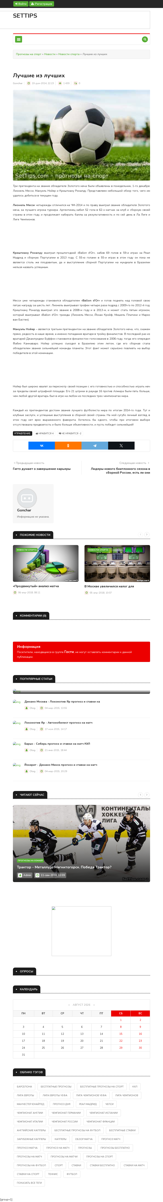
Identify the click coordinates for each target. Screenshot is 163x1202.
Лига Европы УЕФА (55, 1095)
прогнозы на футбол (31, 1165)
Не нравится (71, 433)
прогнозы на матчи (64, 1156)
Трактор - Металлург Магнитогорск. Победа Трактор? (64, 867)
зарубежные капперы (31, 1139)
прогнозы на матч (29, 1156)
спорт (59, 1165)
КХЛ (134, 1086)
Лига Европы (25, 1095)
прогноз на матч (57, 1148)
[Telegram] (95, 446)
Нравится (45, 433)
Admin (27, 875)
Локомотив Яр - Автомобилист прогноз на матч (58, 723)
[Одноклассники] (68, 446)
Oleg (32, 708)
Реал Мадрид (88, 1104)
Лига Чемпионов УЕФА (91, 1095)
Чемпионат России (65, 1121)
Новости (49, 54)
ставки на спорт (28, 1174)
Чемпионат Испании (103, 1113)
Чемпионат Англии (30, 1113)
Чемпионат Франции (100, 1121)
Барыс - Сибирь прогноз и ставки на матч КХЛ (57, 744)
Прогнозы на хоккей (30, 860)
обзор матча (84, 1139)
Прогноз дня (61, 1104)
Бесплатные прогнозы (56, 1086)
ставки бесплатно (102, 1165)
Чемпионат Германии (66, 1113)
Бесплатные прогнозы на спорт (102, 1086)
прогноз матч (110, 1139)
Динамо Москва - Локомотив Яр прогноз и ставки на (62, 702)
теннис (53, 1174)
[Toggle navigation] (18, 39)
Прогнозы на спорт (28, 54)
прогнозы (85, 1148)
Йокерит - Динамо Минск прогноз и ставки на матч (60, 765)
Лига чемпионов (126, 1095)
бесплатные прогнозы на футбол (77, 1130)
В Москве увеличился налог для (109, 586)
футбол (72, 1174)
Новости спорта (69, 54)
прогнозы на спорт (99, 1156)
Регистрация (43, 4)
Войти (22, 4)
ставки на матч (134, 1165)
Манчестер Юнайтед (30, 1104)
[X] (121, 446)
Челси (109, 1104)
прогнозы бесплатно (115, 1148)
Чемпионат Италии (30, 1121)
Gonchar (17, 83)
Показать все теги (29, 1183)
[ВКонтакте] (41, 446)
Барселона (24, 1086)
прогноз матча (27, 1148)
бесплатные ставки (122, 1130)
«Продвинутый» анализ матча (36, 586)
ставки (76, 1165)
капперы (60, 1139)
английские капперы (31, 1130)
